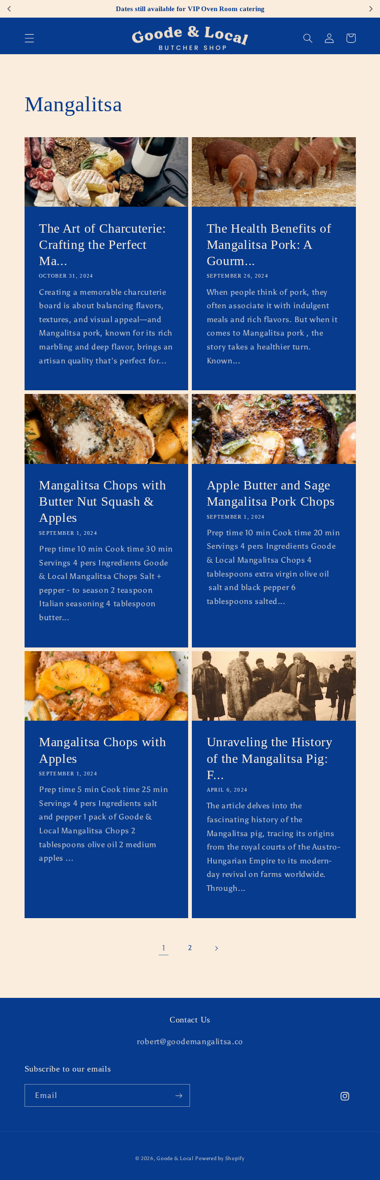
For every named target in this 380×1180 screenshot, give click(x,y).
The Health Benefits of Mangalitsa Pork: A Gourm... (269, 244)
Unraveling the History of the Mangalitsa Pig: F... (270, 758)
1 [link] (163, 947)
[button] (29, 38)
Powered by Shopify (219, 1158)
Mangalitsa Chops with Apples (102, 750)
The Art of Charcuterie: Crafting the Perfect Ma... (102, 244)
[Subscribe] (179, 1095)
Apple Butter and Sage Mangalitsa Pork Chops (271, 493)
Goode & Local (175, 1158)
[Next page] (216, 948)
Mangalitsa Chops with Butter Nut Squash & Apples (102, 501)
